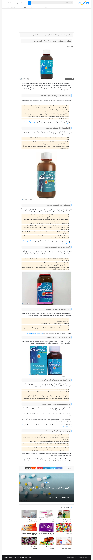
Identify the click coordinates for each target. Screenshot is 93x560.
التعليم (42, 7)
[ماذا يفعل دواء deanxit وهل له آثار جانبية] (46, 514)
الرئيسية (68, 35)
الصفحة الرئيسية (18, 2)
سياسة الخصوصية (23, 557)
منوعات (7, 7)
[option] (46, 487)
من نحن (29, 557)
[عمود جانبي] (4, 2)
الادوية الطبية (57, 35)
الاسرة (46, 7)
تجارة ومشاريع (13, 7)
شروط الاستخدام (16, 557)
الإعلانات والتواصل (8, 557)
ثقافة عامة (33, 7)
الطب (63, 35)
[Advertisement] (46, 20)
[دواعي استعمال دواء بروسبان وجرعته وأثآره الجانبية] (63, 514)
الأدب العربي (20, 7)
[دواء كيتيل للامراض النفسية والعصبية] (29, 541)
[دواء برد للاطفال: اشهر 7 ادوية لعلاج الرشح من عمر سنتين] (46, 541)
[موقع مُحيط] (83, 3)
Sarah (72, 46)
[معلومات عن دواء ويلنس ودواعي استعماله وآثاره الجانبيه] (63, 541)
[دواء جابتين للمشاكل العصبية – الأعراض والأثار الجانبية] (29, 514)
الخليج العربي (26, 7)
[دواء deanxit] (63, 527)
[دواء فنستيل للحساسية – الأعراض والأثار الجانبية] (29, 527)
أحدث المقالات (10, 2)
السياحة (38, 7)
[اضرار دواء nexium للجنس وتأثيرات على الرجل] (46, 527)
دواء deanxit (68, 533)
